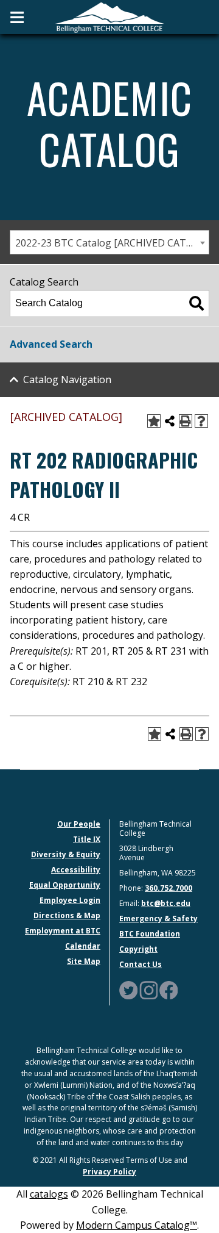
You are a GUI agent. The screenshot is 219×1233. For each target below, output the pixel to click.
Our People (78, 824)
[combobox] (109, 242)
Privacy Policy (109, 1171)
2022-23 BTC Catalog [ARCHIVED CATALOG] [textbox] (112, 243)
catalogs (49, 1194)
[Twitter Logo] (128, 989)
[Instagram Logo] (148, 989)
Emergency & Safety (158, 918)
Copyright (138, 949)
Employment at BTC (62, 931)
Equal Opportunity (64, 885)
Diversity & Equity (65, 854)
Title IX (86, 839)
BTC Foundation (149, 934)
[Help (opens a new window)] (201, 421)
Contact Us (140, 964)
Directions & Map (66, 915)
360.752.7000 (168, 888)
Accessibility (75, 870)
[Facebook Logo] (168, 989)
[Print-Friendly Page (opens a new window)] (185, 421)
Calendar (82, 946)
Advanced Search (51, 344)
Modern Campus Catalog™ (136, 1225)
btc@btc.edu (165, 903)
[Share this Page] (169, 421)
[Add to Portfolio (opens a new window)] (154, 421)
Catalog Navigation (67, 379)
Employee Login (70, 900)
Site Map (83, 961)
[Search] (196, 303)
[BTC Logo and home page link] (109, 16)
